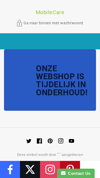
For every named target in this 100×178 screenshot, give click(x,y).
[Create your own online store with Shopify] (59, 155)
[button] (50, 23)
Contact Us (78, 173)
